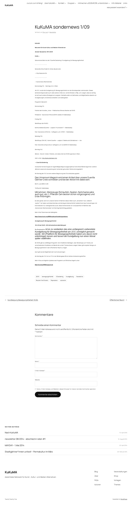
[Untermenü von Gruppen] (75, 3)
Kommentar (39, 336)
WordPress (124, 499)
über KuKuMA (49, 3)
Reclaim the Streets (42, 280)
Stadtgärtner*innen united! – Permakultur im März (29, 452)
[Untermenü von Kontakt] (65, 3)
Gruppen (71, 3)
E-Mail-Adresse (40, 370)
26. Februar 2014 (122, 452)
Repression (54, 280)
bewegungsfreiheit (47, 276)
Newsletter (52, 32)
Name (37, 361)
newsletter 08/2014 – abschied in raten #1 (25, 439)
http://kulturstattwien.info (49, 158)
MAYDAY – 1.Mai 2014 (14, 445)
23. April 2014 (123, 445)
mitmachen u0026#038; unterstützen (93, 3)
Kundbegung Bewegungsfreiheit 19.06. (23, 300)
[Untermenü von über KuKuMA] (55, 3)
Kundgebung (70, 276)
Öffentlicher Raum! (117, 300)
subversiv (63, 280)
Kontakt (61, 3)
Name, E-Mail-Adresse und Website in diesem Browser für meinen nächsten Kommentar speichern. (66, 389)
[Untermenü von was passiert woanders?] (126, 7)
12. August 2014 (122, 439)
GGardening (59, 276)
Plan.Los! (45, 32)
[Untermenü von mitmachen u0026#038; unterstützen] (109, 3)
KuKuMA (9, 5)
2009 (37, 276)
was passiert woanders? (116, 7)
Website (37, 380)
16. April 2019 (123, 433)
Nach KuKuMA (11, 432)
